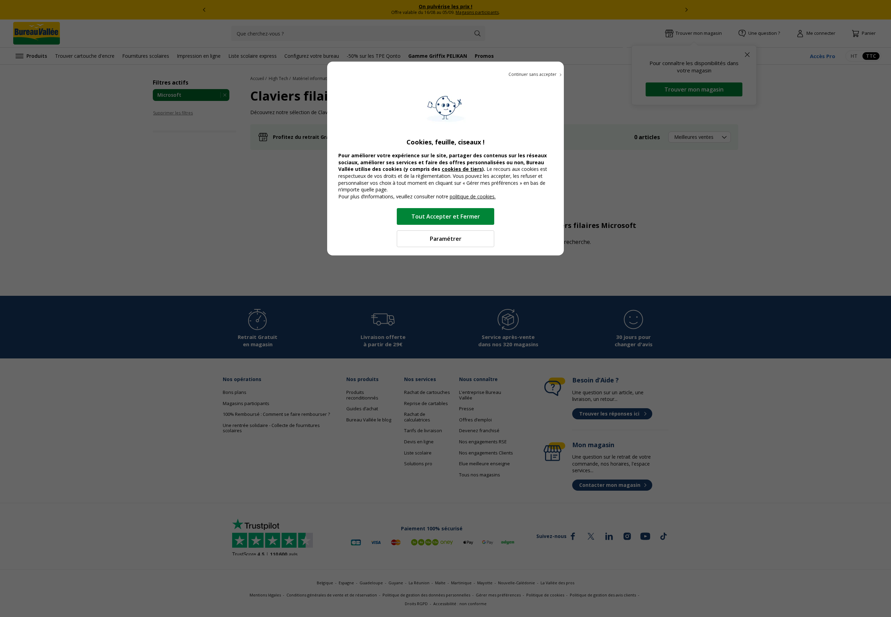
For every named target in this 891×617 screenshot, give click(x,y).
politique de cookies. (473, 196)
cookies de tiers (462, 169)
